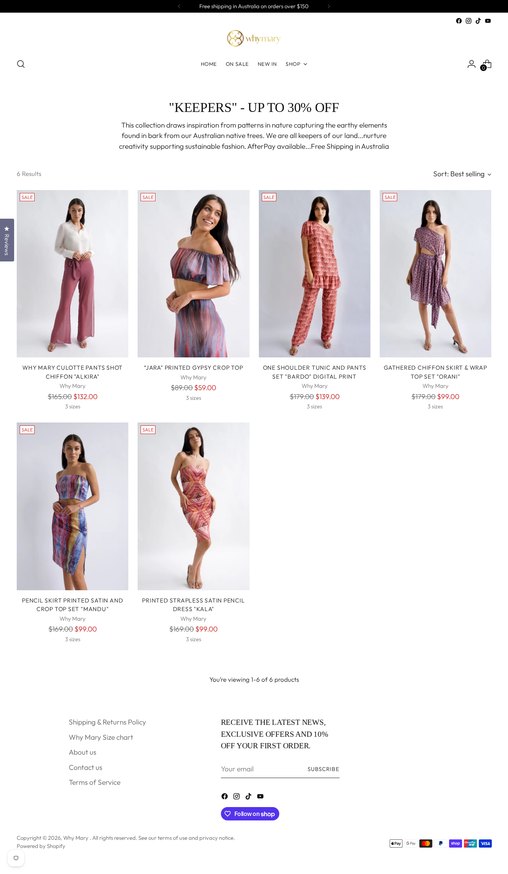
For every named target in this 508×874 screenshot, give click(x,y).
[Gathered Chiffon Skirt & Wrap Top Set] (435, 273)
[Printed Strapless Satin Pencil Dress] (193, 506)
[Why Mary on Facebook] (459, 20)
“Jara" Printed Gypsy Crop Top (193, 367)
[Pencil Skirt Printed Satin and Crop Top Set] (72, 506)
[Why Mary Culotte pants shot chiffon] (72, 273)
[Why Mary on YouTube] (488, 20)
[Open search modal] (20, 64)
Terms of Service (94, 782)
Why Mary (76, 837)
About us (82, 752)
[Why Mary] (254, 38)
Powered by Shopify (41, 845)
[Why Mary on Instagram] (468, 20)
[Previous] (179, 6)
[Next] (329, 6)
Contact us (85, 767)
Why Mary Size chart (101, 737)
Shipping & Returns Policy (107, 721)
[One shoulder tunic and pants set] (314, 273)
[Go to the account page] (471, 64)
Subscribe (324, 768)
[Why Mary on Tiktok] (478, 20)
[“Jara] (193, 273)
